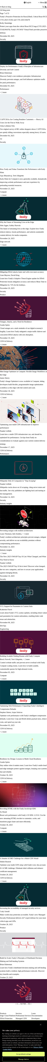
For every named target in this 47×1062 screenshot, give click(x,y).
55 (29, 1004)
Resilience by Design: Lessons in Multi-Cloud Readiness (20, 759)
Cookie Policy (7, 1049)
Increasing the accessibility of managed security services (20, 908)
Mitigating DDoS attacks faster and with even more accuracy (22, 272)
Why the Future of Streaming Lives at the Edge (17, 222)
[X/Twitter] (43, 7)
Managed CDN (21, 1018)
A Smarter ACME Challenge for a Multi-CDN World (19, 858)
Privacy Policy (38, 1047)
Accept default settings (23, 1054)
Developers (35, 1018)
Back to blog (6, 7)
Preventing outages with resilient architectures (16, 531)
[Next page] (31, 1004)
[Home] (5, 2)
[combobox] (32, 2)
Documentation (36, 1016)
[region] (23, 1041)
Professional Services (23, 1016)
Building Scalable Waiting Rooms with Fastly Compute (20, 656)
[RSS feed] (45, 6)
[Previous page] (16, 1004)
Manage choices (23, 1059)
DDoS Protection (6, 1018)
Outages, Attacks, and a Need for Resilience (16, 322)
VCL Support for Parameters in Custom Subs (16, 606)
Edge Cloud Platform (7, 1016)
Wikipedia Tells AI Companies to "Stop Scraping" (18, 481)
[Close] (40, 1024)
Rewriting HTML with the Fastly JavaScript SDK (18, 809)
